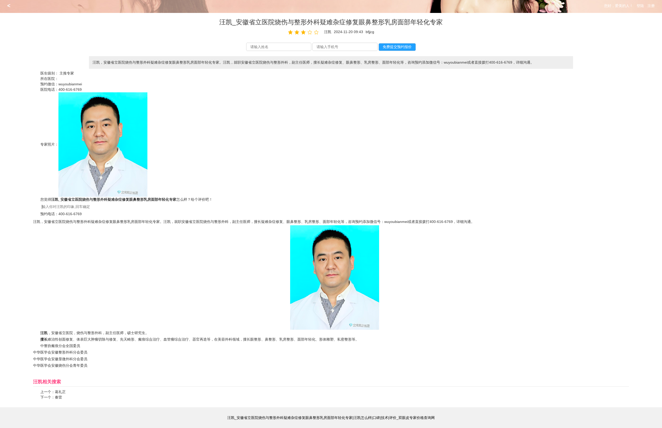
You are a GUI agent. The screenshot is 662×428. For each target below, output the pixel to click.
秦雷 (58, 397)
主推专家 (66, 73)
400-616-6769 (70, 89)
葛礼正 (60, 392)
